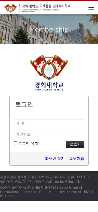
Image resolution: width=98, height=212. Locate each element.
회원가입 (76, 158)
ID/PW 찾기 (55, 158)
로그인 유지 (27, 143)
